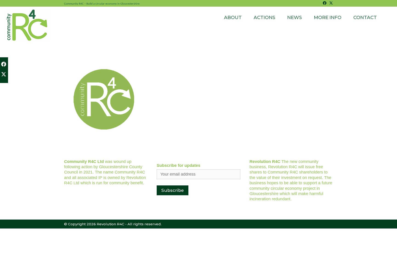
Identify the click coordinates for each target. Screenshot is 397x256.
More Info (327, 17)
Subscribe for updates (178, 165)
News (294, 17)
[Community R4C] (28, 24)
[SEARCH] (386, 17)
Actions (264, 17)
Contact (365, 17)
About (233, 17)
